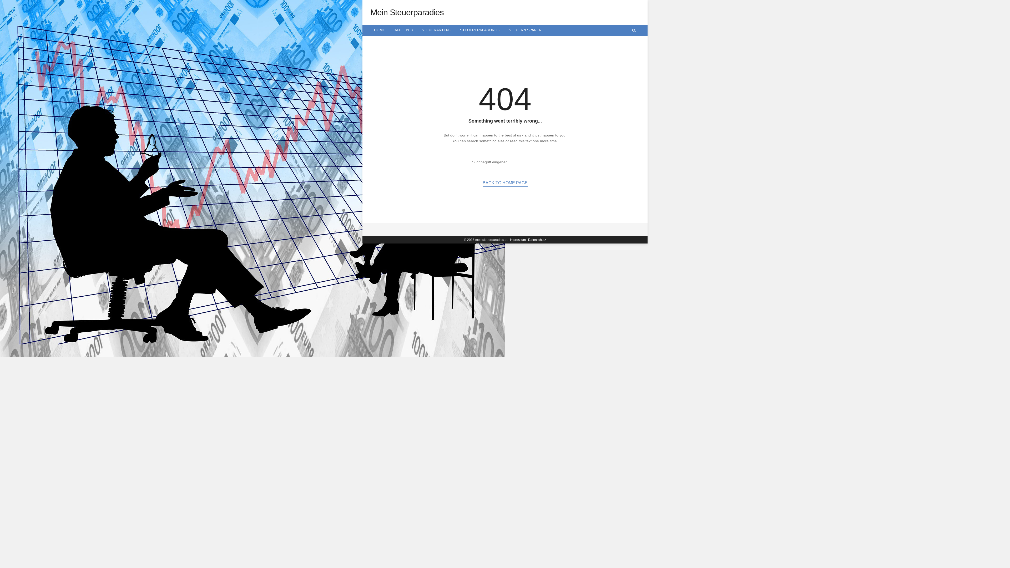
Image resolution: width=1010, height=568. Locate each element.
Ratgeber (403, 30)
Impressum (518, 240)
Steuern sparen (525, 30)
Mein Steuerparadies (407, 12)
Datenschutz (537, 240)
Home (379, 30)
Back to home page (505, 183)
